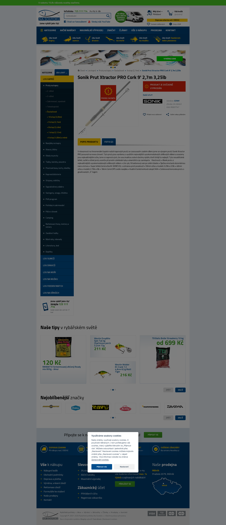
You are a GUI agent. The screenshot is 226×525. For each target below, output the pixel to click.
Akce (79, 512)
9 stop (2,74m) (133, 70)
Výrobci (87, 512)
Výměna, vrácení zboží (55, 483)
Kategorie (50, 30)
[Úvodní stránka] (48, 15)
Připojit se (153, 434)
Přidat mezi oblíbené (154, 114)
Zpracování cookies (100, 460)
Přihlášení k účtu (89, 493)
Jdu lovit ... (61, 72)
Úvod (82, 70)
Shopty (83, 519)
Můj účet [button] (157, 13)
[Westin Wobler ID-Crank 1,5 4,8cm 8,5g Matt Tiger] (102, 374)
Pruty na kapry (105, 70)
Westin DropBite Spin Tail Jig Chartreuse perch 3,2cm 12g (102, 342)
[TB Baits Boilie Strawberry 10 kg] (162, 357)
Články (123, 30)
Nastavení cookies (110, 519)
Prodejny (114, 512)
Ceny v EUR (177, 24)
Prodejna (156, 30)
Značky (111, 30)
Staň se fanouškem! (77, 21)
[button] (180, 390)
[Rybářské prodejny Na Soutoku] (167, 486)
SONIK (176, 100)
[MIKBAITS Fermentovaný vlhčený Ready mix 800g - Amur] (63, 348)
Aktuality (96, 512)
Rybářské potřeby (67, 512)
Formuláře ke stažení (54, 491)
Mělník (155, 470)
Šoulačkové (119, 70)
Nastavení (124, 467)
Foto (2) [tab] (108, 142)
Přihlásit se (125, 483)
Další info (147, 94)
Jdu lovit (53, 39)
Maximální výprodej (91, 479)
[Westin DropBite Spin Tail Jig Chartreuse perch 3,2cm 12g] (123, 348)
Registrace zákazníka (91, 498)
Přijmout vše (102, 467)
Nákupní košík (51, 470)
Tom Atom (97, 519)
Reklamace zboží (52, 487)
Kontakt (171, 30)
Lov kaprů (92, 70)
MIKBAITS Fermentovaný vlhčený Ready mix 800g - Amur (62, 368)
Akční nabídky (68, 30)
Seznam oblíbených (158, 24)
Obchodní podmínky (53, 475)
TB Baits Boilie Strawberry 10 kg (167, 338)
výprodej (91, 30)
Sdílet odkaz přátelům (177, 114)
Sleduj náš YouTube (100, 21)
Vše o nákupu (139, 30)
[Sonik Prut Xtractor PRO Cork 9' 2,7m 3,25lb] (108, 103)
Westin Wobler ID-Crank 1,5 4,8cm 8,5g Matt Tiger (123, 368)
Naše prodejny (51, 495)
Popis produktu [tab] (89, 142)
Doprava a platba (52, 479)
